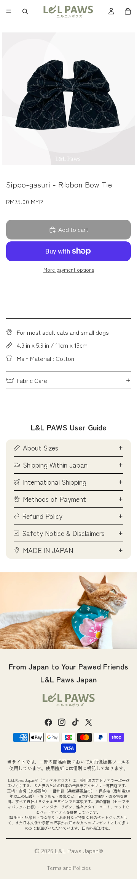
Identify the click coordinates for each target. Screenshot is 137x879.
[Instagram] (61, 722)
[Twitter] (88, 722)
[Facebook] (48, 722)
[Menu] (9, 11)
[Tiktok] (75, 722)
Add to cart (73, 229)
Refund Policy (42, 516)
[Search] (25, 11)
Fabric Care (32, 380)
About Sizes (40, 447)
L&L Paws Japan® (79, 850)
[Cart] (127, 11)
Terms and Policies (69, 867)
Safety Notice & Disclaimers (63, 533)
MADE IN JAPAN (48, 550)
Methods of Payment (54, 499)
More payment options (68, 269)
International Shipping (54, 482)
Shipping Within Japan (55, 464)
